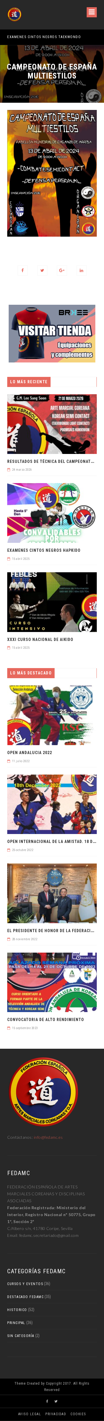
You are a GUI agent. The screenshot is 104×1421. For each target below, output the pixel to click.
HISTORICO (17, 1310)
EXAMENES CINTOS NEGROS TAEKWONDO (44, 37)
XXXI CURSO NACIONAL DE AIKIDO (40, 639)
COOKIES (78, 1414)
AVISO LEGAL (29, 1414)
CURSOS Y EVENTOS (25, 1284)
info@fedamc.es (48, 1137)
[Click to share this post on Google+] (62, 270)
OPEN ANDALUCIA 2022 (29, 752)
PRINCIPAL (16, 1323)
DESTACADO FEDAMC (25, 1297)
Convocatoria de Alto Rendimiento (45, 1019)
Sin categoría (20, 1336)
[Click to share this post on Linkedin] (82, 270)
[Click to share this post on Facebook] (23, 270)
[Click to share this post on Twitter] (42, 270)
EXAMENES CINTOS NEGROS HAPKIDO (44, 550)
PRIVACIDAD (55, 1414)
